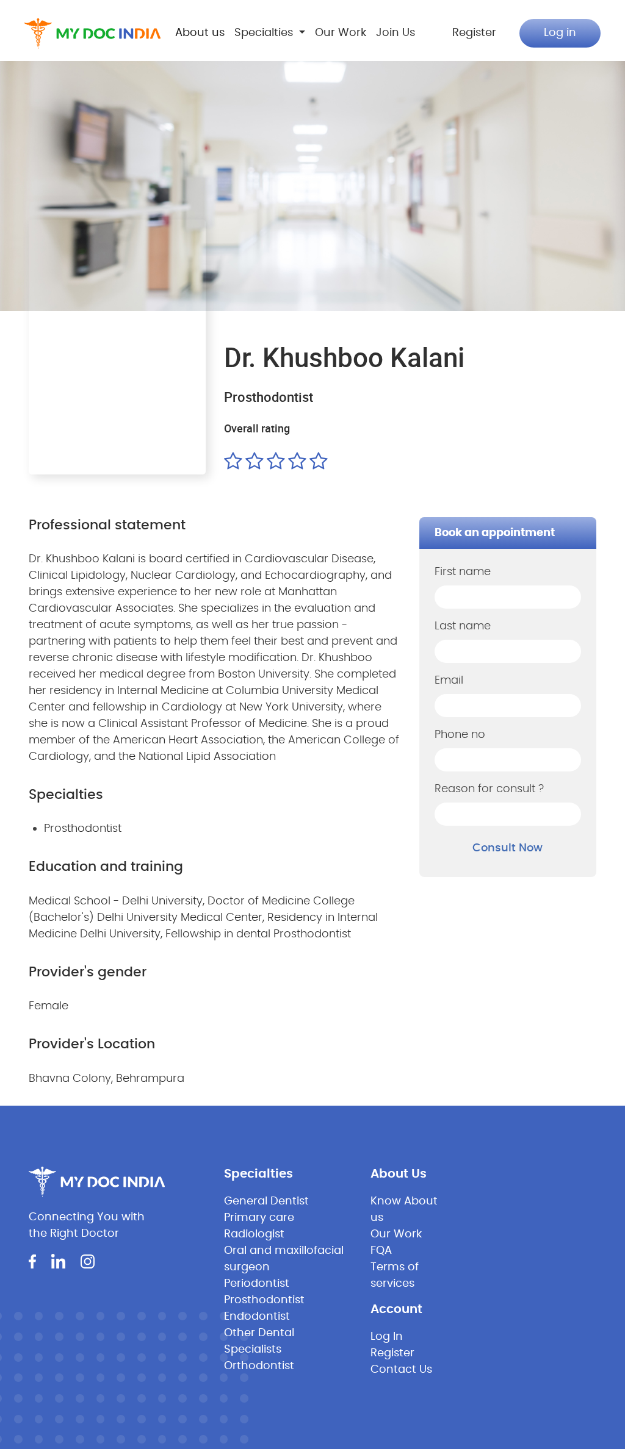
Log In (386, 1336)
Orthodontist (259, 1366)
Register (474, 32)
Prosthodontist (264, 1300)
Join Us (395, 32)
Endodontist (257, 1316)
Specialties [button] (265, 32)
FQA (381, 1250)
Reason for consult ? (489, 789)
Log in (560, 32)
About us (200, 32)
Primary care (259, 1217)
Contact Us (401, 1369)
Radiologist (254, 1234)
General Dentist (266, 1201)
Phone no (460, 734)
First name (463, 572)
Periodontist (256, 1283)
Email (449, 680)
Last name (463, 626)
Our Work (340, 32)
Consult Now (507, 848)
